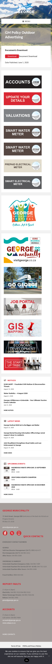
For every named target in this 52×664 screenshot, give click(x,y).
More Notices (9, 410)
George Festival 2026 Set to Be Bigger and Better (21, 425)
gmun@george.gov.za (10, 527)
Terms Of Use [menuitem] (15, 646)
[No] (49, 656)
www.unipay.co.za (9, 623)
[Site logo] (26, 13)
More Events (8, 494)
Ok (26, 660)
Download (12, 56)
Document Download (28, 56)
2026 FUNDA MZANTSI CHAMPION (23, 477)
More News (8, 453)
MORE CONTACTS (9, 634)
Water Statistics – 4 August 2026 (16, 393)
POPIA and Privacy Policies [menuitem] (32, 646)
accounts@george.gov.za (12, 620)
